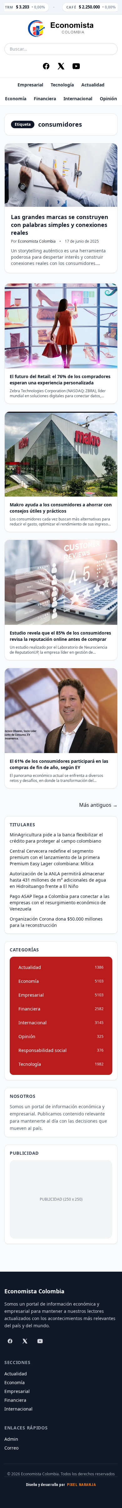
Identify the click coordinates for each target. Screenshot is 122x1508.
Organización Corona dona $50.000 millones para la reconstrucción (56, 922)
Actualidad (92, 85)
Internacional (78, 99)
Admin (11, 1439)
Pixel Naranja (81, 1485)
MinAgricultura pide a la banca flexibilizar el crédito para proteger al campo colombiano (56, 838)
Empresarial (30, 85)
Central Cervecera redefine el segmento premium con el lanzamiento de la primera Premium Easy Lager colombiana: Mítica (55, 857)
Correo (11, 1448)
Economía (15, 99)
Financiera (45, 99)
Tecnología (62, 85)
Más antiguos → (98, 804)
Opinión (108, 99)
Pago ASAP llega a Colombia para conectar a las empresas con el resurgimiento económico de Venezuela (59, 902)
